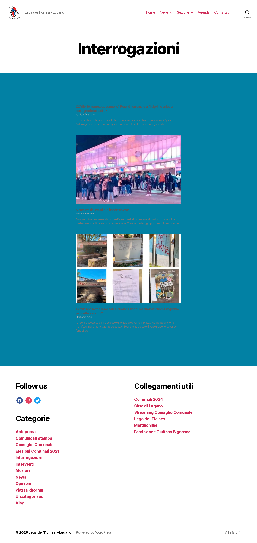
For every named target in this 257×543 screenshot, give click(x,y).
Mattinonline (145, 425)
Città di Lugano (148, 406)
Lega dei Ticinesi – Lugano (50, 532)
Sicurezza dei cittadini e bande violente (102, 210)
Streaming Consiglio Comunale (163, 412)
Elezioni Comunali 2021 (37, 451)
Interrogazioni (29, 457)
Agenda (204, 12)
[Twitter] (37, 400)
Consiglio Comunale (35, 444)
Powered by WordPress (94, 532)
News (164, 12)
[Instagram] (28, 400)
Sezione (183, 12)
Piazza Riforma (29, 490)
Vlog (20, 503)
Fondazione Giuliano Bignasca (162, 432)
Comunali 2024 (148, 399)
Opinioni (23, 483)
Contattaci (222, 12)
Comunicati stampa (34, 438)
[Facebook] (19, 400)
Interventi (25, 464)
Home (150, 12)
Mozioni (23, 470)
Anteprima (26, 431)
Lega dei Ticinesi (150, 419)
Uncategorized (30, 496)
